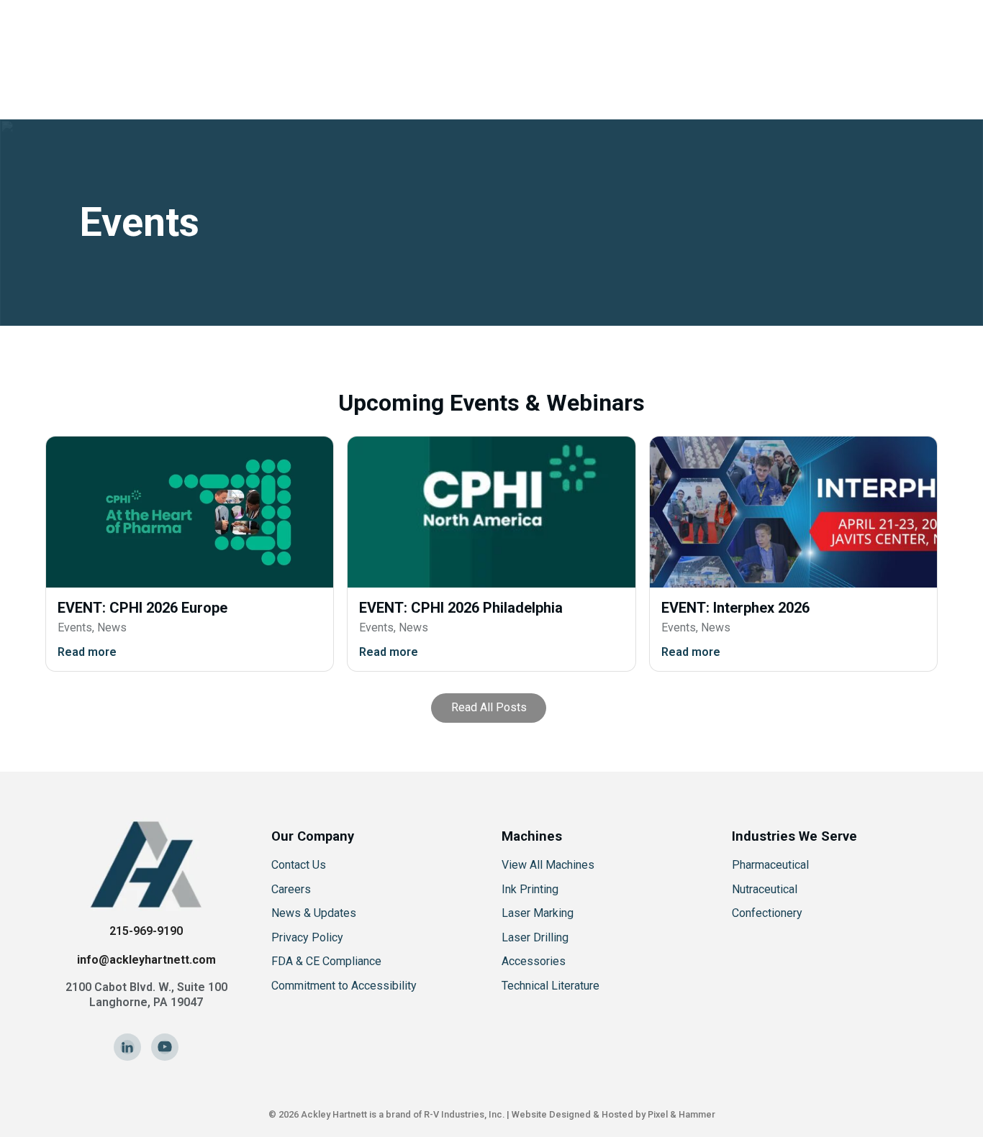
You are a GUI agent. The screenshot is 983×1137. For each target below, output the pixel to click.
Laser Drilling (535, 937)
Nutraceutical (764, 889)
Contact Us (298, 865)
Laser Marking (538, 913)
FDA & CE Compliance (326, 961)
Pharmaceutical (770, 865)
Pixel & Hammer (681, 1114)
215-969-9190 (146, 931)
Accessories (534, 961)
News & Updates (313, 913)
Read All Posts (489, 707)
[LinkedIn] (127, 1047)
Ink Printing (530, 889)
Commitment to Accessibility (344, 985)
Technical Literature (550, 985)
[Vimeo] (164, 1047)
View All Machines (548, 865)
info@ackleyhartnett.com (146, 960)
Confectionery (767, 913)
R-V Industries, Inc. (464, 1114)
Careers (291, 889)
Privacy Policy (307, 937)
